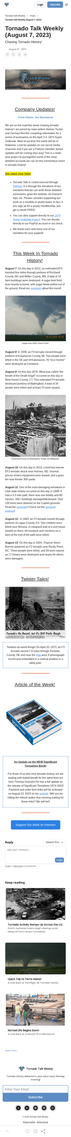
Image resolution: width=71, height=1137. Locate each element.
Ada (38, 655)
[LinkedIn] (27, 1108)
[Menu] (66, 4)
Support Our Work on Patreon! (36, 825)
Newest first (52, 842)
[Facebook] (44, 1108)
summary (36, 288)
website (43, 793)
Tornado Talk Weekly (15, 16)
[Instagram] (52, 1108)
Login (40, 4)
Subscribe (55, 4)
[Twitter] (18, 1108)
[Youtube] (35, 1108)
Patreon (17, 186)
